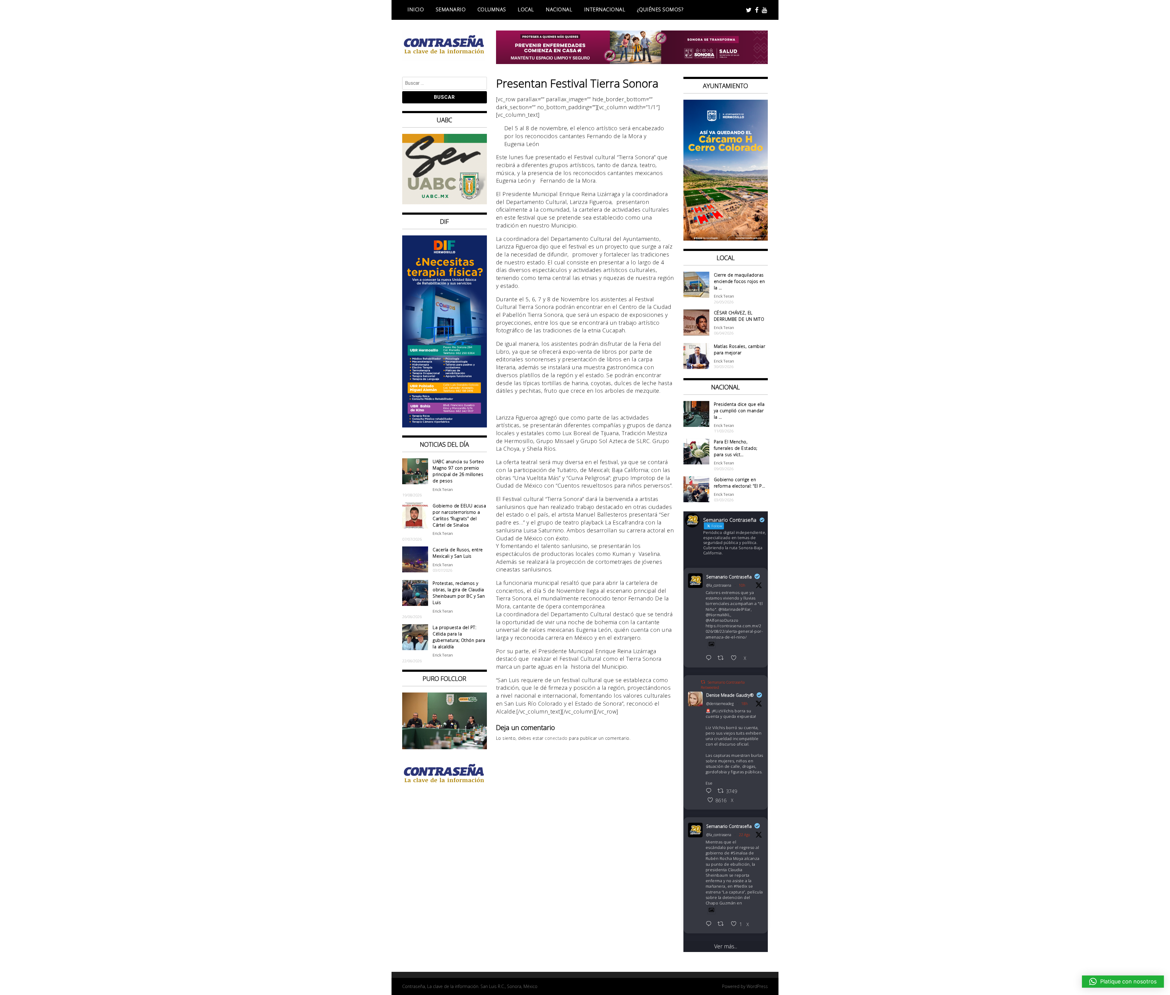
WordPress (757, 986)
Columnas (491, 9)
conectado (556, 738)
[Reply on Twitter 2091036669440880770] (710, 924)
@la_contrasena (718, 585)
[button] (1123, 981)
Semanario (451, 9)
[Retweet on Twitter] (703, 682)
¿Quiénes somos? (660, 9)
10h (742, 585)
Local (526, 9)
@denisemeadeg (720, 703)
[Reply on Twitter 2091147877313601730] (710, 791)
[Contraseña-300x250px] (444, 202)
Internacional (605, 9)
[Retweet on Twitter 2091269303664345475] (722, 658)
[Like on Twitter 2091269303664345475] (735, 658)
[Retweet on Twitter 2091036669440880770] (722, 924)
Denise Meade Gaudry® (730, 695)
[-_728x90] (632, 62)
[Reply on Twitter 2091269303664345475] (710, 658)
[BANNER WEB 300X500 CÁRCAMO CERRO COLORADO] (725, 238)
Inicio (415, 9)
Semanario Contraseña (729, 577)
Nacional (559, 9)
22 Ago (744, 834)
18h (744, 703)
